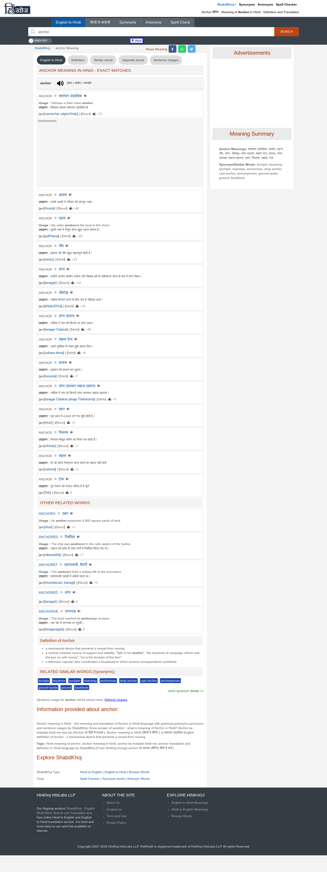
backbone (82, 687)
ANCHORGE (48, 611)
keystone (59, 680)
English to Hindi (68, 22)
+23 (79, 235)
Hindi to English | (92, 772)
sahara (50, 469)
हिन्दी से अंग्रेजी (100, 22)
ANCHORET (48, 565)
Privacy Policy (116, 822)
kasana (50, 376)
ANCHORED (48, 537)
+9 (83, 352)
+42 (75, 208)
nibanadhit (52, 555)
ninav (48, 259)
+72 (99, 113)
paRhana (51, 236)
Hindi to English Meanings (190, 809)
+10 (82, 305)
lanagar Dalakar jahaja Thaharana (69, 399)
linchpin (43, 680)
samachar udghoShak (61, 114)
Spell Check (180, 22)
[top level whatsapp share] (182, 49)
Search (286, 31)
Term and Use (116, 816)
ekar (48, 423)
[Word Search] (33, 31)
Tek (47, 493)
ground (66, 687)
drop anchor (128, 680)
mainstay (90, 680)
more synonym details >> (186, 691)
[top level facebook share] (172, 49)
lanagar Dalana (56, 329)
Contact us (114, 809)
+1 (75, 445)
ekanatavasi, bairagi (59, 583)
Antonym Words (138, 778)
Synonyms (247, 4)
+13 (73, 259)
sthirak (49, 446)
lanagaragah (54, 629)
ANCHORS (47, 514)
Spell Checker (286, 4)
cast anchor (149, 680)
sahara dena (54, 353)
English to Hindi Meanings (190, 802)
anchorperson (170, 680)
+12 (77, 282)
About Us (113, 802)
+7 (75, 375)
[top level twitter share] (192, 49)
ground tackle (48, 687)
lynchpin (75, 680)
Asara (49, 208)
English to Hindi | (117, 772)
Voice (137, 40)
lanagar (50, 283)
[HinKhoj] (17, 8)
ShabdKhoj (225, 4)
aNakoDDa (53, 306)
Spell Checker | (91, 778)
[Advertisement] (120, 156)
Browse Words (139, 772)
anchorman (108, 680)
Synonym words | (114, 778)
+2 (72, 422)
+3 (113, 399)
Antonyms (265, 4)
